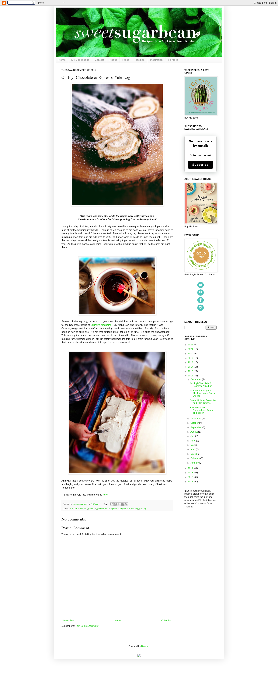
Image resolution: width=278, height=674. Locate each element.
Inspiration (156, 59)
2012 (191, 477)
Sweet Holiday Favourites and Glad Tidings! (203, 401)
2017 (191, 366)
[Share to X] (119, 504)
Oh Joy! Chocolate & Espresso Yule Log (201, 384)
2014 (191, 468)
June (193, 440)
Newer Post (68, 620)
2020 (191, 353)
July (192, 436)
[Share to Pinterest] (126, 504)
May (192, 445)
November (196, 418)
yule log (142, 508)
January (194, 462)
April (193, 449)
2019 (191, 358)
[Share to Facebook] (122, 504)
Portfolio (173, 59)
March (193, 454)
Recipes (139, 59)
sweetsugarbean (81, 504)
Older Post (166, 620)
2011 (191, 481)
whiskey (134, 508)
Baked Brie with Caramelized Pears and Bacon (201, 410)
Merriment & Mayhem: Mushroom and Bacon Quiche (203, 393)
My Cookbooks (80, 59)
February (195, 458)
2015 (191, 375)
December (196, 379)
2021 (191, 349)
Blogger (145, 646)
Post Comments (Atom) (87, 626)
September (196, 427)
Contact (99, 59)
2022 (191, 344)
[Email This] (112, 504)
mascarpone (111, 508)
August (194, 431)
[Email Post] (105, 504)
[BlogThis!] (115, 504)
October (194, 423)
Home (62, 59)
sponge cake (124, 508)
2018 (191, 362)
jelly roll (100, 508)
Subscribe (200, 165)
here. (106, 494)
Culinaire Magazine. (101, 324)
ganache (92, 508)
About (113, 59)
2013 (191, 472)
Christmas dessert (78, 508)
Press (125, 59)
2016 (191, 371)
